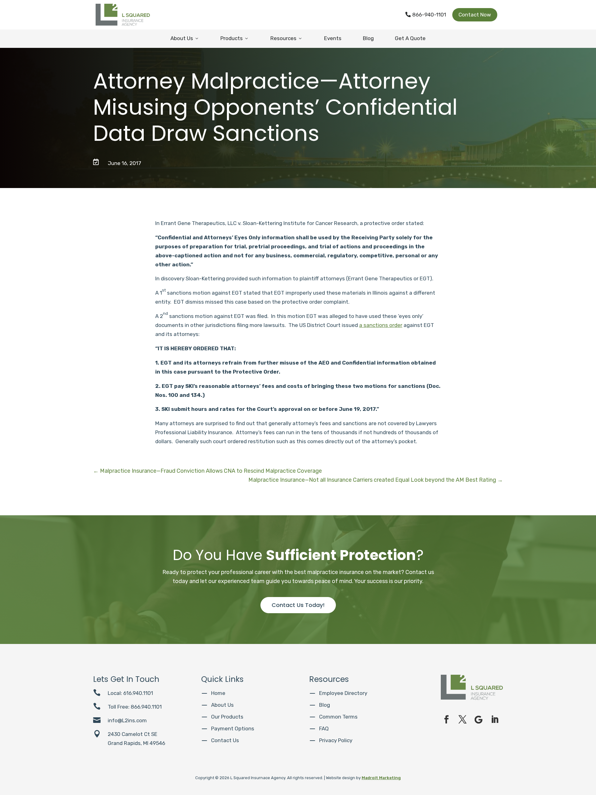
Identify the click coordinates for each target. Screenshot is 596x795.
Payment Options (232, 728)
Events (332, 38)
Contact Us (225, 740)
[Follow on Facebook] (446, 719)
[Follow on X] (462, 719)
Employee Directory (343, 693)
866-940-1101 (425, 14)
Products (234, 38)
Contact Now (474, 14)
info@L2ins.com (127, 720)
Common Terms (338, 717)
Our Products (227, 717)
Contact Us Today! (298, 605)
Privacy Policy (335, 740)
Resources (286, 38)
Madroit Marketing (381, 777)
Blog (368, 38)
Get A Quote (410, 38)
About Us (184, 38)
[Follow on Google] (479, 719)
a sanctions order (380, 325)
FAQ (324, 728)
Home (218, 693)
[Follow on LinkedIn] (495, 719)
